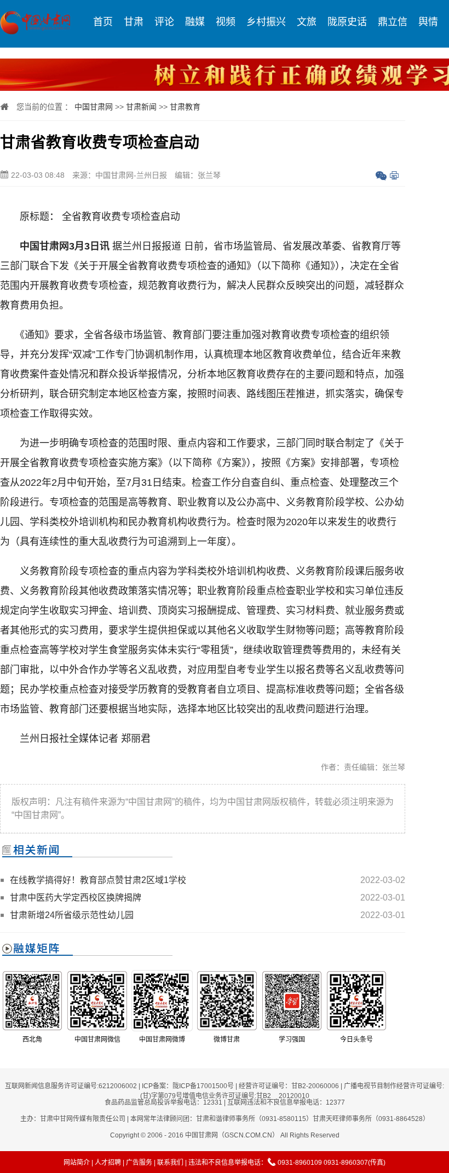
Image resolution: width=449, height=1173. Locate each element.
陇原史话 (347, 21)
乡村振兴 (266, 21)
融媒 (195, 21)
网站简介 (77, 1162)
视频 (225, 21)
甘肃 (133, 21)
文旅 (306, 21)
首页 (103, 21)
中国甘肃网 (93, 106)
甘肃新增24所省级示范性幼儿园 (72, 915)
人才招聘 (108, 1162)
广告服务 (139, 1162)
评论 (164, 21)
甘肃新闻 (141, 106)
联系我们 (170, 1162)
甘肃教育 (185, 106)
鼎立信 (392, 21)
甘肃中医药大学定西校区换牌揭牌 (75, 897)
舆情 (428, 21)
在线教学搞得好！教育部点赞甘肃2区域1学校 (98, 880)
